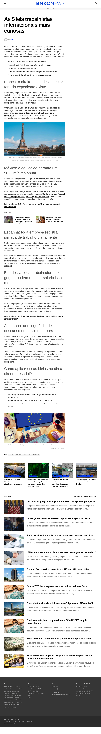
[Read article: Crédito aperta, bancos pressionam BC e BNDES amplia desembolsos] (14, 626)
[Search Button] (96, 3)
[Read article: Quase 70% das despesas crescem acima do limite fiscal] (14, 592)
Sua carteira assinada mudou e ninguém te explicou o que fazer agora (55, 219)
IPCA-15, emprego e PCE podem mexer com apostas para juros (61, 501)
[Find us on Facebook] (18, 719)
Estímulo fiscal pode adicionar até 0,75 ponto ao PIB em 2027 (60, 603)
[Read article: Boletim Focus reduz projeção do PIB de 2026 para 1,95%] (14, 575)
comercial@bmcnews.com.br (61, 694)
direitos (11, 454)
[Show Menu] (5, 3)
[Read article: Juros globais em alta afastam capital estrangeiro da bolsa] (14, 524)
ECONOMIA (84, 496)
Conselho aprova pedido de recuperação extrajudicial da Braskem (86, 482)
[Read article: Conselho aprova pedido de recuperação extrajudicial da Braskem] (86, 470)
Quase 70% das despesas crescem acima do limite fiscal (57, 586)
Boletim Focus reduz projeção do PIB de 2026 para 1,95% (58, 569)
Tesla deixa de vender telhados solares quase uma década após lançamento (14, 482)
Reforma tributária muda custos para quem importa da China (60, 535)
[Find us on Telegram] (12, 719)
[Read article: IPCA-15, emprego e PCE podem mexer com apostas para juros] (14, 507)
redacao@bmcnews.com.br (60, 689)
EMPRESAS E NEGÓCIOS (13, 475)
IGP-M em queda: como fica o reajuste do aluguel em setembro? (61, 552)
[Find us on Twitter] (15, 719)
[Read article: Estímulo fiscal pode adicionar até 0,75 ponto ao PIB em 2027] (14, 609)
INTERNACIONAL (21, 454)
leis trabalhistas (34, 454)
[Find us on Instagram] (8, 719)
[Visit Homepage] (50, 3)
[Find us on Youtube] (5, 719)
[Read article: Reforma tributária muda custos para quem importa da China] (14, 541)
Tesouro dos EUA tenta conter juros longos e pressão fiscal (59, 638)
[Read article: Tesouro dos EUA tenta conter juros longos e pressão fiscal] (14, 644)
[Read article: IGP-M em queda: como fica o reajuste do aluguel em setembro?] (14, 558)
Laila (11, 39)
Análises (77, 496)
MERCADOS (33, 475)
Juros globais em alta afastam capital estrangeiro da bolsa (58, 518)
